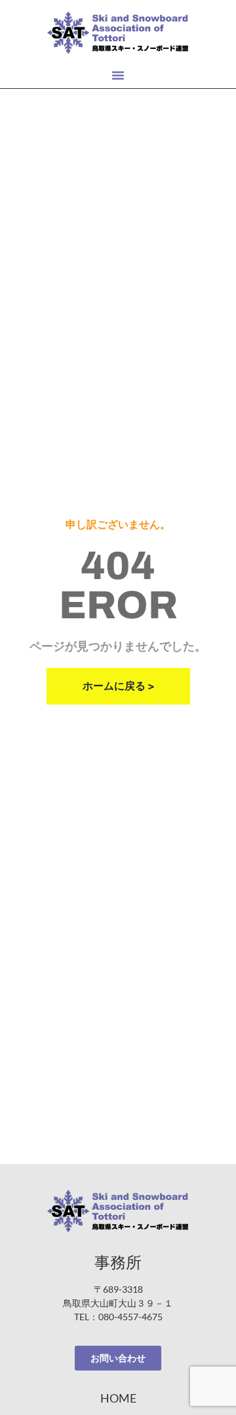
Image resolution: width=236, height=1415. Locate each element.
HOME (118, 1398)
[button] (118, 75)
